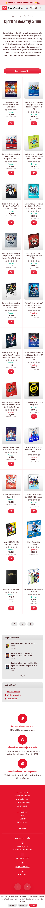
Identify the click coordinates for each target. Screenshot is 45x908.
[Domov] (12, 8)
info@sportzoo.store (14, 695)
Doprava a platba (22, 806)
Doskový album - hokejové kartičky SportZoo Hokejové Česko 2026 (11, 156)
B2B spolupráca (22, 822)
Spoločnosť (22, 812)
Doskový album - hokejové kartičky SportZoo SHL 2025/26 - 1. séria (11, 305)
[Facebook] (17, 886)
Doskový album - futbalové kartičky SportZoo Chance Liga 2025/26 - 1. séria (11, 404)
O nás (22, 815)
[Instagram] (27, 886)
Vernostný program (22, 799)
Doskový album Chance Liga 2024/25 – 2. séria (11, 448)
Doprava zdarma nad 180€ (22, 726)
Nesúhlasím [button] (23, 905)
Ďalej (21, 676)
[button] (11, 123)
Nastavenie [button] (12, 905)
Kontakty (23, 819)
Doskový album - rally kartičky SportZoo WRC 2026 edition (11, 104)
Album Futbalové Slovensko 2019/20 (33, 590)
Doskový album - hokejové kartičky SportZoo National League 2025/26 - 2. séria (11, 256)
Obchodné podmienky (22, 803)
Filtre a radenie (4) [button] (21, 71)
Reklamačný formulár (22, 796)
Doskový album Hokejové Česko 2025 (11, 496)
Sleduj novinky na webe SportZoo (22, 771)
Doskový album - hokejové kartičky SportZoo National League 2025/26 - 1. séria (11, 355)
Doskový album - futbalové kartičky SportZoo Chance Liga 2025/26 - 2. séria (34, 156)
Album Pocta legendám (11, 589)
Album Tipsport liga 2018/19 (33, 543)
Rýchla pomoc (12, 699)
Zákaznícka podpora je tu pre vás (22, 747)
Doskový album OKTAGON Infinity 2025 (34, 403)
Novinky (22, 829)
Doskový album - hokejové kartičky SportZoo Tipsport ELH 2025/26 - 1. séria (34, 305)
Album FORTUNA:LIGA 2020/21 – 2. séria (11, 543)
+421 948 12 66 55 (13, 692)
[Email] (22, 863)
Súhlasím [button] (33, 905)
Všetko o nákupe (22, 792)
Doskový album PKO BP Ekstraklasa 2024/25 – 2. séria (33, 449)
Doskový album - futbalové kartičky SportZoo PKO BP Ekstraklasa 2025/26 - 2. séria (34, 105)
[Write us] (22, 871)
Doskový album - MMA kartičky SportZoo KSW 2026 (34, 256)
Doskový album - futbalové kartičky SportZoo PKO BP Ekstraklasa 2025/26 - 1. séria (34, 356)
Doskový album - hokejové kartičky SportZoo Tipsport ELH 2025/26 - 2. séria (34, 206)
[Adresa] (22, 843)
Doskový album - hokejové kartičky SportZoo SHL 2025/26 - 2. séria (11, 206)
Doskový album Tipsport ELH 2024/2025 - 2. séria (33, 496)
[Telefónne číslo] (22, 854)
